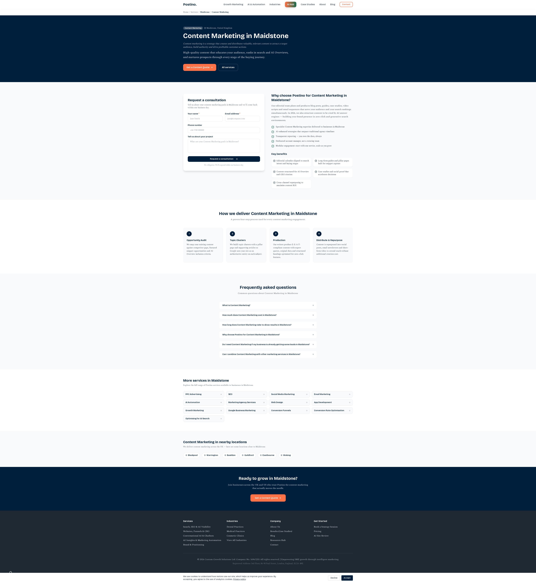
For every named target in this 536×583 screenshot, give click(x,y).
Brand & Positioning (193, 544)
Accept (347, 578)
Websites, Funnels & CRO (196, 531)
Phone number (195, 125)
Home (185, 12)
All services (228, 67)
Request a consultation (221, 159)
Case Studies (308, 4)
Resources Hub (278, 540)
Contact (346, 4)
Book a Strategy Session (326, 526)
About (322, 4)
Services (194, 12)
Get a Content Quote (198, 67)
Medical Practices (236, 531)
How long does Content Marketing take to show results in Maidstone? (268, 325)
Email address (232, 114)
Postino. (190, 4)
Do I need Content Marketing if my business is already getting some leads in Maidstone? (268, 344)
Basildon (231, 455)
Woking (287, 455)
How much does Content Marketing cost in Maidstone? (268, 315)
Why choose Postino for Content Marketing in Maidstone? (268, 335)
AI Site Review (321, 535)
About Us (275, 526)
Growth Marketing (233, 4)
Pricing (317, 531)
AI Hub (290, 4)
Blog (332, 4)
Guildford (249, 455)
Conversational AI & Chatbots (198, 535)
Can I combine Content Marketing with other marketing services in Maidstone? (268, 354)
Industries (275, 4)
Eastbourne (268, 455)
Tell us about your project (200, 137)
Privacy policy (239, 579)
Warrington (212, 455)
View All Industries (237, 540)
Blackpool (193, 455)
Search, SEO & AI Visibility (197, 526)
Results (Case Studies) (281, 531)
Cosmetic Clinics (235, 535)
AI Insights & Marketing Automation (202, 540)
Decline (334, 578)
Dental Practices (235, 526)
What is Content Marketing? (268, 305)
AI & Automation (256, 4)
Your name (193, 114)
